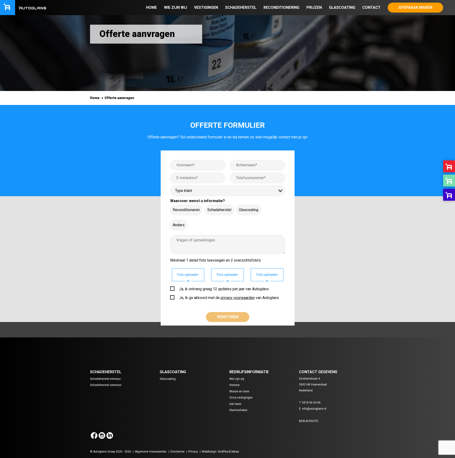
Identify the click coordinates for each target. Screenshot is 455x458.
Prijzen (314, 7)
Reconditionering (281, 7)
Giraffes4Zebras (228, 451)
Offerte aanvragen (119, 98)
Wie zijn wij (175, 7)
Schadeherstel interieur (105, 379)
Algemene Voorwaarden (151, 451)
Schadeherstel (240, 7)
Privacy (193, 451)
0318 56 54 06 (311, 402)
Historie (234, 385)
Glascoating (342, 7)
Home (151, 7)
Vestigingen (206, 7)
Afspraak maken (415, 7)
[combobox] (227, 191)
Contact (371, 7)
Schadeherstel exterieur (106, 385)
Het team (235, 404)
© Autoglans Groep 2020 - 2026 (110, 451)
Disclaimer (177, 451)
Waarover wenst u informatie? (197, 201)
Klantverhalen (238, 410)
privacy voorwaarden (238, 297)
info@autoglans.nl (314, 408)
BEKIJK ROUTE (308, 421)
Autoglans (449, 166)
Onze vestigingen (241, 397)
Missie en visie (239, 391)
